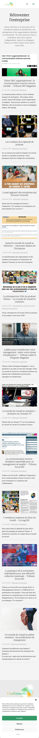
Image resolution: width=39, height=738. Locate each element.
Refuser (19, 724)
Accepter (19, 718)
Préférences (19, 729)
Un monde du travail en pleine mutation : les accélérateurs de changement (19, 637)
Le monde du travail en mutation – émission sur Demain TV (19, 412)
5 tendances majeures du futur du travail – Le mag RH (19, 519)
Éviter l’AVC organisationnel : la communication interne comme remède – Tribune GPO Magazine (19, 83)
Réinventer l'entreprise (19, 90)
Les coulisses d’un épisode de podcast (20, 143)
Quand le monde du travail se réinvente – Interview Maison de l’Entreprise (19, 246)
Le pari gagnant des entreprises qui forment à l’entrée (19, 193)
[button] (36, 700)
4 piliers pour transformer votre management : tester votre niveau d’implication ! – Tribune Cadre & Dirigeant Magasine (19, 353)
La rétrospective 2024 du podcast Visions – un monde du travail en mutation (19, 299)
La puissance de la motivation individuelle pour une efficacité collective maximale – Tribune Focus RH (19, 574)
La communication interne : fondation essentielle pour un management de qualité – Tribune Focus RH (19, 463)
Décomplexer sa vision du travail (23, 306)
